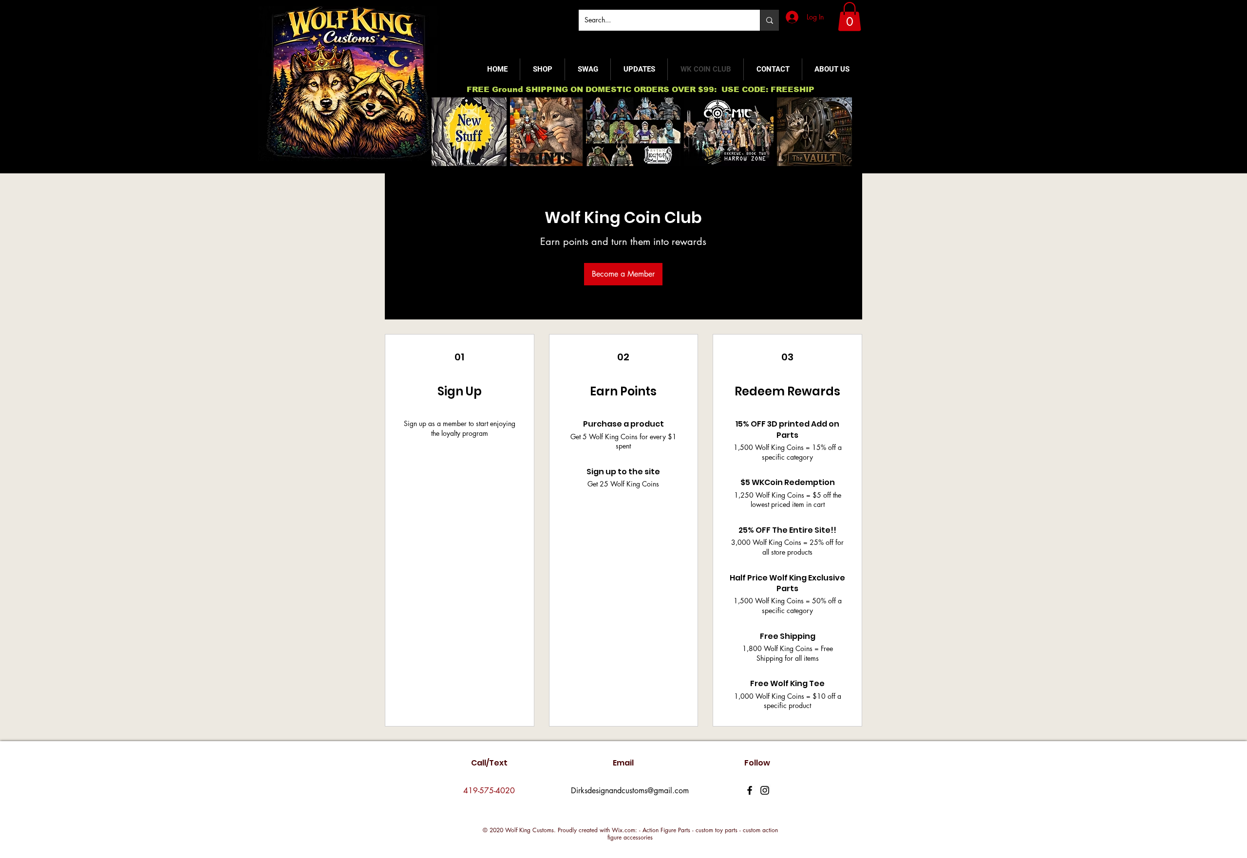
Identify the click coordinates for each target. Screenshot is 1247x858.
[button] (849, 16)
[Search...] (769, 20)
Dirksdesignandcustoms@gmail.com (630, 790)
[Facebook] (750, 790)
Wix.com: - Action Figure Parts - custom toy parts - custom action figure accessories (692, 834)
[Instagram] (765, 790)
